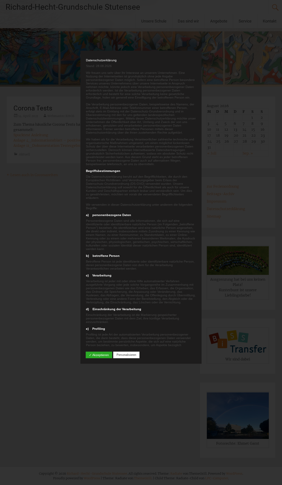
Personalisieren (126, 354)
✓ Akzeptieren (99, 355)
